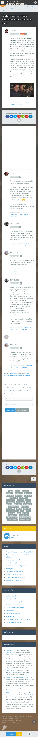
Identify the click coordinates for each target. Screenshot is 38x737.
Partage (10, 734)
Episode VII (13, 498)
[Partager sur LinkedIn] (31, 116)
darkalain (14, 252)
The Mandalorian (25, 517)
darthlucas (14, 279)
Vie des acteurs (25, 519)
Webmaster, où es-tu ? (13, 560)
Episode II (9, 493)
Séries (28, 511)
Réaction (13, 104)
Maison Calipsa (10, 677)
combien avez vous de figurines (16, 566)
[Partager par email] (19, 120)
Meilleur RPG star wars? (13, 580)
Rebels (19, 508)
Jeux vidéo (20, 502)
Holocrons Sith (10, 616)
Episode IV (28, 493)
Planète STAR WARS (16, 2)
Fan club (20, 500)
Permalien (19, 104)
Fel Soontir (9, 650)
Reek (7, 702)
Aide (19, 734)
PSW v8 (4, 716)
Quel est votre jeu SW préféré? (15, 577)
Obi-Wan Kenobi (14, 506)
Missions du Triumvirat (13, 605)
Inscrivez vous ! (22, 410)
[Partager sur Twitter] (15, 116)
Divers (17, 491)
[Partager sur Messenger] (11, 116)
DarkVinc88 (14, 223)
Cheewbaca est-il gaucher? (14, 572)
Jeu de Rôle (10, 502)
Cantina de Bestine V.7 (13, 613)
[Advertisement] (19, 147)
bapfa (22, 376)
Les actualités (13, 374)
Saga (22, 511)
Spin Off (25, 513)
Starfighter (13, 515)
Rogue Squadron (12, 511)
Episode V (19, 495)
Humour (28, 500)
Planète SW (25, 506)
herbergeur (9, 569)
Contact (4, 719)
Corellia (8, 653)
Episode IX (9, 495)
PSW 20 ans (10, 508)
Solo (18, 513)
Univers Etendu (12, 519)
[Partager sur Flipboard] (27, 116)
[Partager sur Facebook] (7, 116)
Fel (11, 661)
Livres (29, 502)
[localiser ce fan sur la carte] (26, 34)
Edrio (7, 670)
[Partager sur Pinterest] (19, 116)
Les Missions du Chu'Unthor (15, 608)
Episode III (18, 493)
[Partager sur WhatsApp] (23, 116)
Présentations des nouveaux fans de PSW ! (19, 552)
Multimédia (27, 504)
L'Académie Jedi (11, 599)
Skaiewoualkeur (15, 376)
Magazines (17, 504)
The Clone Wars (12, 517)
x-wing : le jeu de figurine (13, 574)
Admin (27, 102)
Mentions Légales (13, 716)
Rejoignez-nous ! (13, 719)
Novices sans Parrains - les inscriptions (18, 619)
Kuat (31, 695)
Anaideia (27, 376)
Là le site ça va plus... (12, 563)
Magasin (9, 504)
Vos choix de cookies (26, 716)
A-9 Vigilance (10, 693)
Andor (11, 491)
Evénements (11, 500)
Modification (14, 214)
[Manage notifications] (34, 722)
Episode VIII (23, 498)
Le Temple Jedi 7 (11, 596)
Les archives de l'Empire (13, 622)
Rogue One (27, 508)
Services (12, 513)
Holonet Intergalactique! (14, 602)
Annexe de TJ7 (10, 611)
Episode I (25, 491)
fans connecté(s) (17, 536)
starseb (13, 30)
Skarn (27, 374)
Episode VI (27, 495)
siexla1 (13, 173)
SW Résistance (24, 515)
